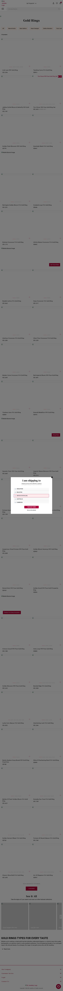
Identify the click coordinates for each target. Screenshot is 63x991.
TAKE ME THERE (31, 507)
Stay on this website (31, 510)
